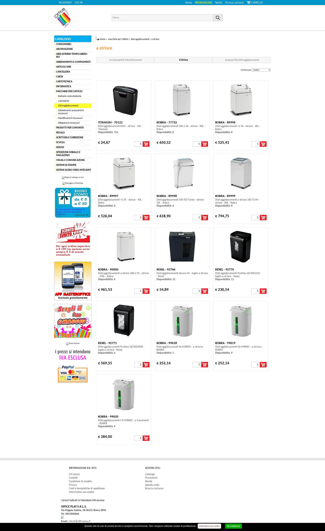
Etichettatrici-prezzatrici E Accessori (71, 112)
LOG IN (78, 2)
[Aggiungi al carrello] (146, 144)
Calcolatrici (63, 101)
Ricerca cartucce (234, 2)
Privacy (73, 485)
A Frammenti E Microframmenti (125, 60)
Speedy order (152, 485)
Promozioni (203, 2)
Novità (218, 2)
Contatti (73, 478)
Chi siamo (74, 474)
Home (188, 2)
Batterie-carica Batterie (69, 96)
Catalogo (150, 474)
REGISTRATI (65, 2)
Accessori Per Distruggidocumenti (242, 60)
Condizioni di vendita (80, 481)
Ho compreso (233, 526)
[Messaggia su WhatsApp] (72, 183)
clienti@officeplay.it (79, 521)
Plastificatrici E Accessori (70, 118)
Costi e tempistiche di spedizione (87, 488)
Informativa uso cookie (81, 492)
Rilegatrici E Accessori (69, 123)
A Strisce (183, 60)
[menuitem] (236, 2)
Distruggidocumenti (68, 105)
